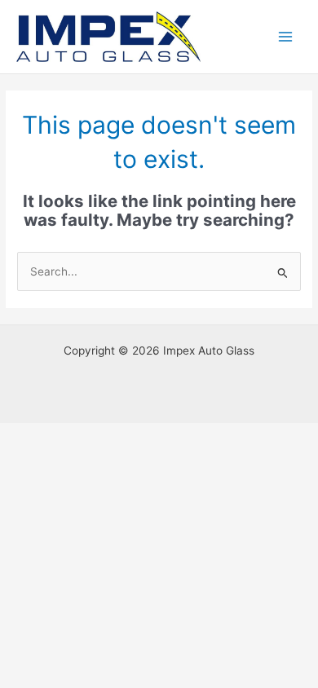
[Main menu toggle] (286, 37)
